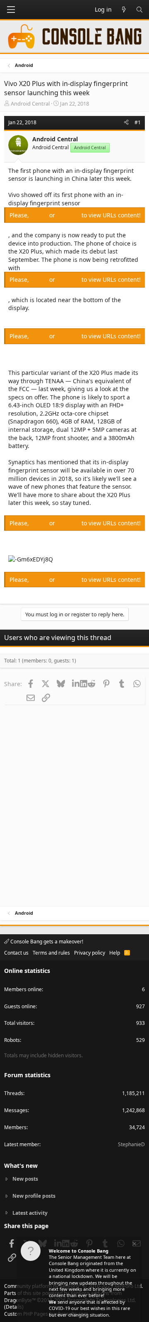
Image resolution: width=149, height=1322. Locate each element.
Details (14, 1306)
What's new (21, 1165)
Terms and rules (51, 952)
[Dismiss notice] (133, 1245)
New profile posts (33, 1195)
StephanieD (131, 1144)
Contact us (16, 952)
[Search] (139, 9)
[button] (11, 9)
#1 (138, 122)
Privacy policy (89, 952)
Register (69, 215)
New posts (25, 1179)
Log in (40, 215)
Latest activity (30, 1212)
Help (114, 952)
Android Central (30, 103)
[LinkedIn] (76, 684)
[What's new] (124, 9)
